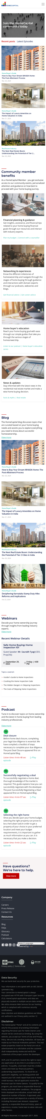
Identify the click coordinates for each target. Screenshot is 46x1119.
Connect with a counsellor (28, 238)
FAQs (3, 927)
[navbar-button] (42, 4)
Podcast (5, 935)
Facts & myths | (9, 397)
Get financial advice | (12, 295)
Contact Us (6, 912)
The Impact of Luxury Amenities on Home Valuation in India (16, 114)
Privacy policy (7, 966)
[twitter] (6, 945)
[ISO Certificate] (8, 962)
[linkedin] (10, 945)
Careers (5, 904)
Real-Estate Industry (9, 148)
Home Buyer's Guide (9, 73)
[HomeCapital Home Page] (9, 4)
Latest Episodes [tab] (25, 41)
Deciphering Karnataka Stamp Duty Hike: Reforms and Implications (21, 595)
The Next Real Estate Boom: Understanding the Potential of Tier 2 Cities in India (17, 152)
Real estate (21, 397)
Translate (38, 946)
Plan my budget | (10, 238)
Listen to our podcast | (12, 346)
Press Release (7, 908)
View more (6, 437)
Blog (3, 924)
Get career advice (28, 295)
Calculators (6, 938)
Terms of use (20, 966)
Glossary (5, 931)
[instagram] (14, 945)
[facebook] (3, 945)
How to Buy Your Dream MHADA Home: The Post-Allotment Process (18, 77)
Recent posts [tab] (8, 41)
